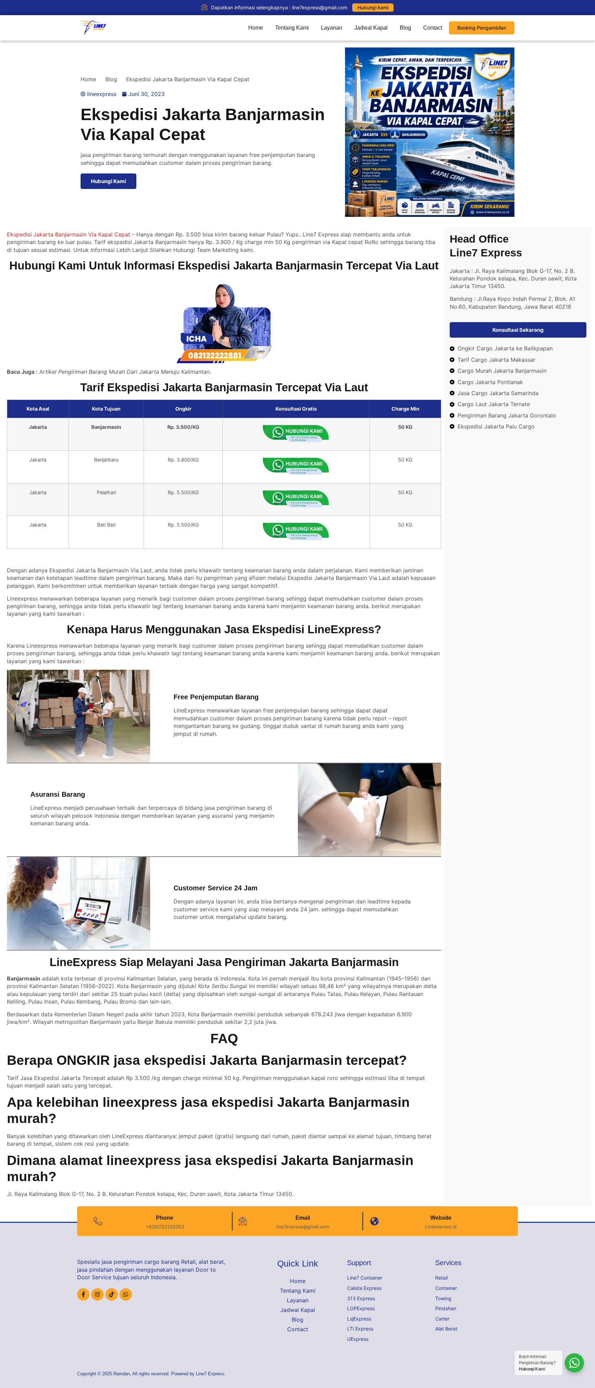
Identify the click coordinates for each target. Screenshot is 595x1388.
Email (302, 1218)
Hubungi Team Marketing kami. (213, 249)
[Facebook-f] (83, 1294)
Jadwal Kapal (371, 28)
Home (255, 28)
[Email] (242, 1221)
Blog (405, 28)
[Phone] (98, 1221)
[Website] (374, 1221)
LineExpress (189, 710)
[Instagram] (97, 1294)
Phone (164, 1218)
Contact (432, 28)
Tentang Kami (292, 28)
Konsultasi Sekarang (518, 330)
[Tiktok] (111, 1294)
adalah (33, 978)
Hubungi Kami (108, 181)
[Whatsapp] (125, 1294)
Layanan (331, 28)
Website (440, 1218)
